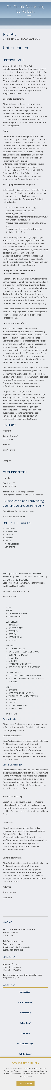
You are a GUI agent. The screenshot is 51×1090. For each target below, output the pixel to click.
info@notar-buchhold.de (19, 947)
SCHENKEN (14, 699)
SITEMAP (28, 576)
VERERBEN (13, 631)
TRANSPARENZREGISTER (20, 664)
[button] (47, 21)
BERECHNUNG (15, 637)
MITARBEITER (15, 616)
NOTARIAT (8, 576)
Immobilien (10, 528)
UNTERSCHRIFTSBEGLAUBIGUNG (24, 651)
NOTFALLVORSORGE (18, 705)
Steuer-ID (20, 516)
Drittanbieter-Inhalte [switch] (12, 735)
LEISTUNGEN (25, 573)
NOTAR (14, 573)
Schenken (9, 537)
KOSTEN (37, 573)
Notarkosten (19, 262)
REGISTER (13, 690)
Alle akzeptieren (25, 1083)
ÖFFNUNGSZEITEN (17, 648)
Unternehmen (11, 531)
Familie (8, 540)
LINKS (17, 576)
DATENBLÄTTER (13, 672)
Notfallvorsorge (12, 543)
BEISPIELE (13, 640)
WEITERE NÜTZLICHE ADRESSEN (23, 696)
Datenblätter (28, 511)
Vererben (9, 534)
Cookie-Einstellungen (35, 727)
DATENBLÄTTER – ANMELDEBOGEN (25, 675)
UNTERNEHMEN (16, 628)
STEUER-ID (13, 658)
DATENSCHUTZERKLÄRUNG (15, 580)
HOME (6, 573)
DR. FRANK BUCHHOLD (19, 613)
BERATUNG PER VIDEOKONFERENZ (24, 667)
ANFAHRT (13, 661)
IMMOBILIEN (14, 625)
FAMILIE (12, 702)
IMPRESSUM (39, 576)
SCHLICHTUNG (15, 708)
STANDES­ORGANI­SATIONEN (21, 693)
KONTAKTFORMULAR (18, 655)
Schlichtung (10, 546)
